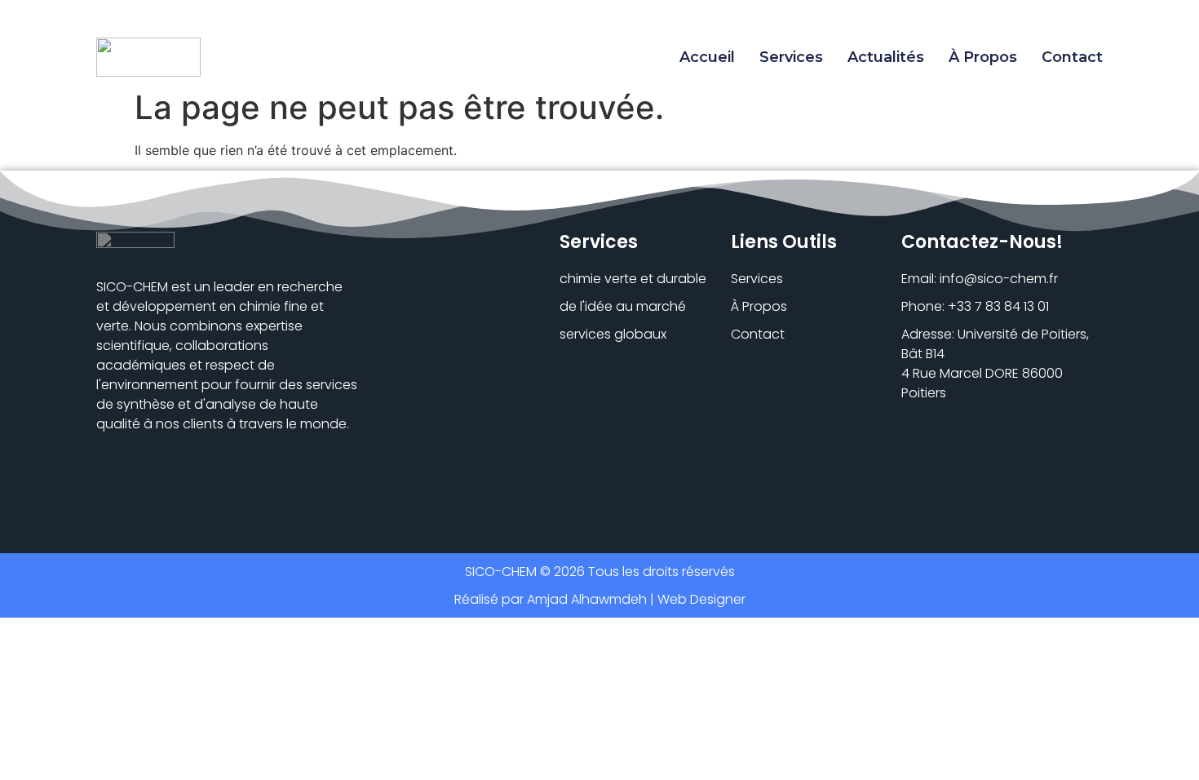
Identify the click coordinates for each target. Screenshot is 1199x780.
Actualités (885, 57)
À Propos (983, 57)
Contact (1072, 57)
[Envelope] (140, 484)
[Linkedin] (105, 484)
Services (791, 57)
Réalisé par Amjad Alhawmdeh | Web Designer (600, 599)
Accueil (707, 57)
